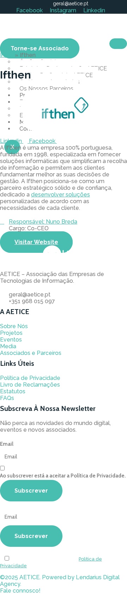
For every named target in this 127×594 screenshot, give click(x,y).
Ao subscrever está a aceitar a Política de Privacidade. (63, 476)
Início (6, 55)
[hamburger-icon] (118, 43)
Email (6, 444)
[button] (20, 590)
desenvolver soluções (60, 194)
